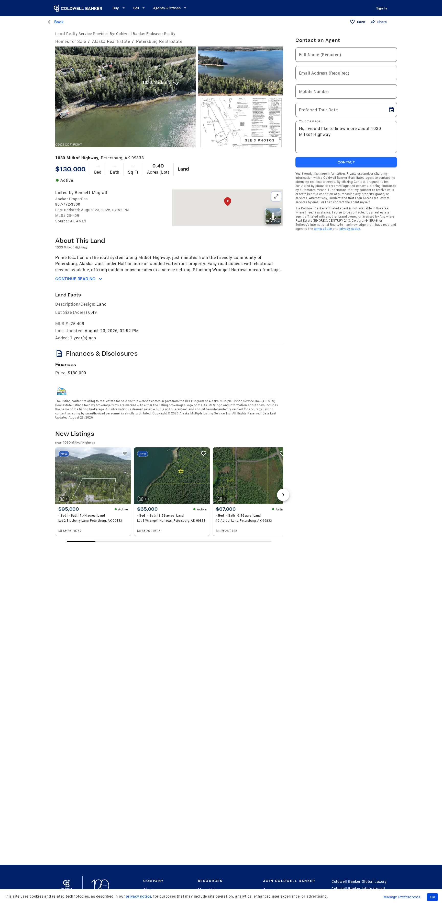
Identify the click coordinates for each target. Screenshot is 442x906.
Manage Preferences (402, 897)
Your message (309, 121)
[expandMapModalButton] (276, 196)
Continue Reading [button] (75, 278)
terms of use (323, 228)
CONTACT (346, 162)
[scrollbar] (169, 541)
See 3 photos (260, 140)
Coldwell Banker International (358, 888)
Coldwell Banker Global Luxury (359, 881)
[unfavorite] (125, 453)
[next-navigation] (283, 495)
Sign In (381, 8)
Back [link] (59, 21)
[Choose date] (391, 110)
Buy (116, 8)
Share (382, 22)
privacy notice (349, 228)
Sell (136, 8)
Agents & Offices (167, 8)
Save (361, 22)
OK (432, 897)
